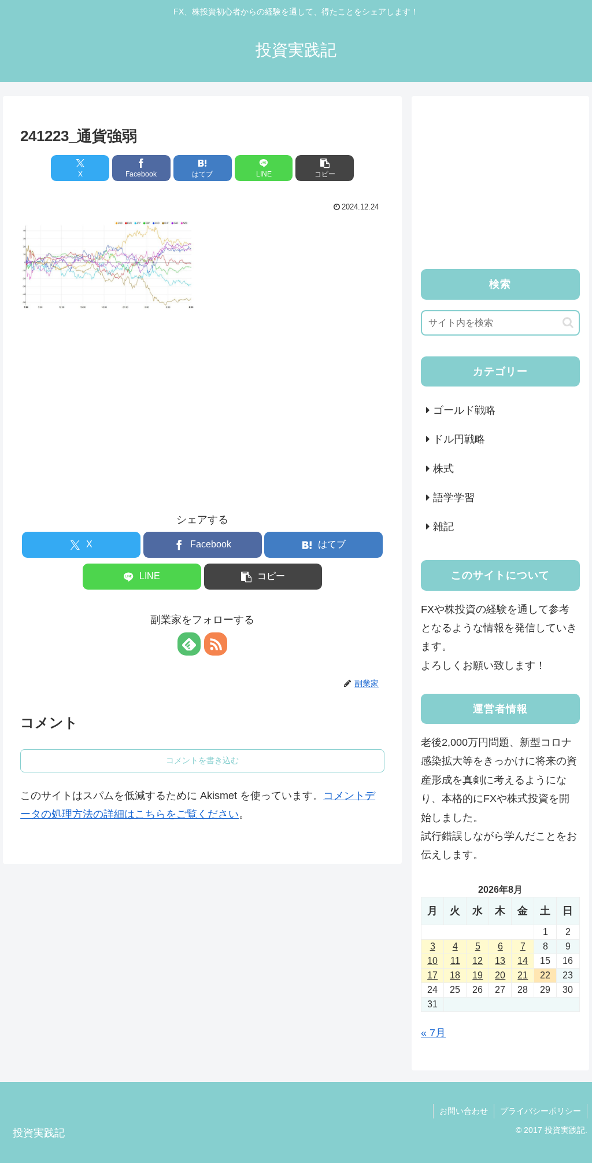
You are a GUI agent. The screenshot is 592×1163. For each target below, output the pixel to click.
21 (522, 975)
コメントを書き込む (202, 760)
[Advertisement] (202, 400)
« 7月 (433, 1033)
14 (522, 961)
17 (432, 975)
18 (455, 975)
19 (477, 975)
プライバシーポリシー (540, 1111)
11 (455, 961)
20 (500, 975)
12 (477, 961)
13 (500, 961)
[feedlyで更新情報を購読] (189, 644)
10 (432, 961)
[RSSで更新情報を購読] (215, 644)
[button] (324, 168)
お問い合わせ (463, 1111)
